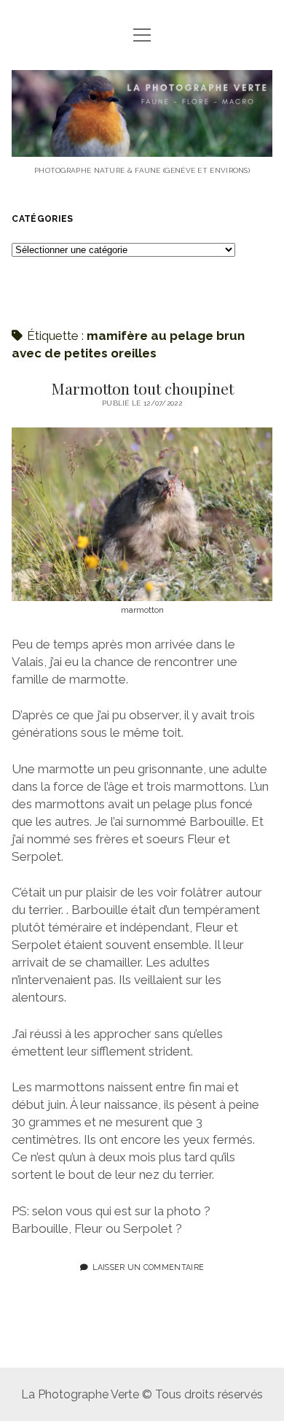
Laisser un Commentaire (148, 1267)
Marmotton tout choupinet (142, 388)
